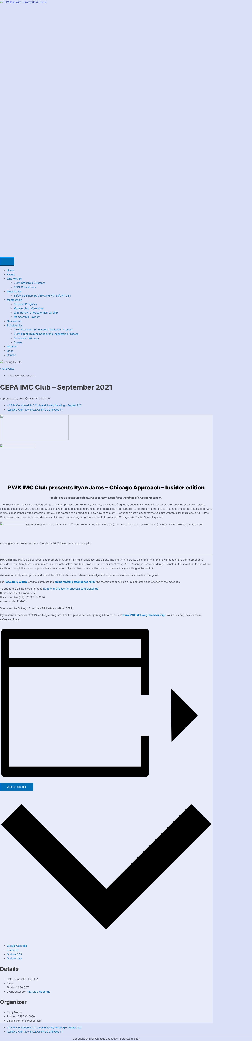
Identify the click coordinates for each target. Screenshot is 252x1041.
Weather (12, 346)
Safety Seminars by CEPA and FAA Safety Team (42, 295)
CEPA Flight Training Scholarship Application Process (46, 333)
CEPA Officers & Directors (29, 283)
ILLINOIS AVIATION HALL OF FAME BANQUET (35, 409)
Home (10, 270)
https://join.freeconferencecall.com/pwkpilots (70, 588)
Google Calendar (17, 945)
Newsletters (14, 321)
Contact (11, 355)
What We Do (14, 291)
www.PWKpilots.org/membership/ (144, 615)
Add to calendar (16, 786)
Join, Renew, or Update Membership (36, 312)
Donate (18, 342)
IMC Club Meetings (38, 991)
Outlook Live (14, 958)
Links (10, 350)
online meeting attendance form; (75, 581)
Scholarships (15, 325)
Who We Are (14, 278)
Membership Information (29, 308)
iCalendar (13, 950)
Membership (14, 299)
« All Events (7, 368)
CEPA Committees (25, 287)
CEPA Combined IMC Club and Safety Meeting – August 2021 (45, 405)
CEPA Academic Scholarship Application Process (43, 329)
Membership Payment (27, 316)
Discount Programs (25, 304)
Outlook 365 (14, 954)
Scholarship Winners (26, 338)
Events (11, 274)
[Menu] (7, 261)
